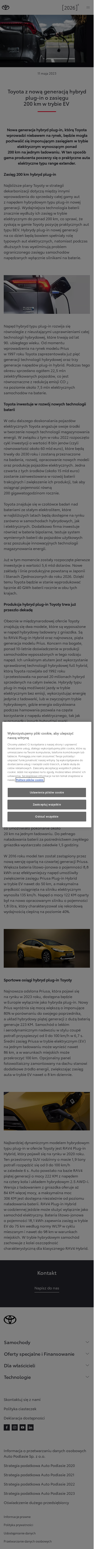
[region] (46, 774)
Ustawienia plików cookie (47, 792)
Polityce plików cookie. (30, 780)
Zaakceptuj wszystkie (47, 804)
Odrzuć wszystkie (46, 816)
